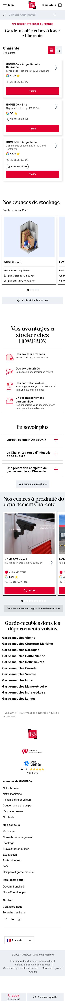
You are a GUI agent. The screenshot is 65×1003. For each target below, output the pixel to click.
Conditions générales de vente (20, 968)
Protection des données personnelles (31, 960)
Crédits (33, 971)
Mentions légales (51, 968)
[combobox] (28, 14)
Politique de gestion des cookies (32, 964)
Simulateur (49, 5)
